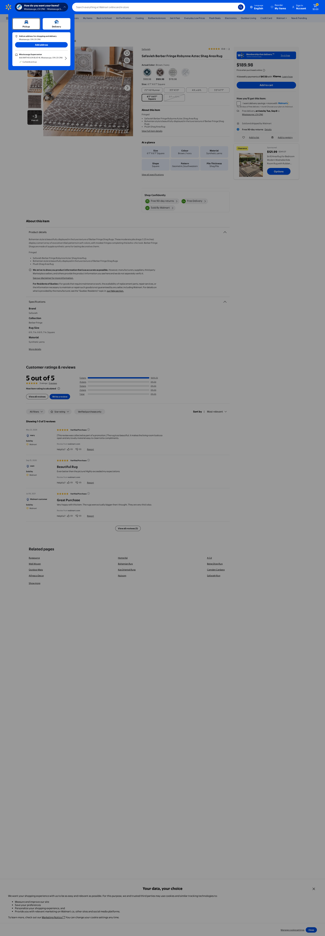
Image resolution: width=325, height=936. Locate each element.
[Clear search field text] (233, 7)
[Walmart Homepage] (8, 7)
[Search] (240, 7)
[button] (279, 7)
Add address (41, 44)
